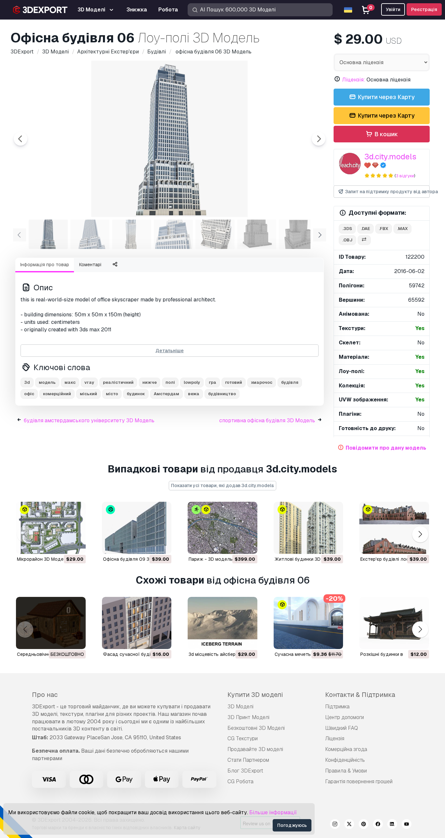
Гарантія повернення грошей (359, 781)
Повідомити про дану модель (386, 447)
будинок (136, 394)
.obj (347, 240)
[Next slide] (318, 139)
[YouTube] (406, 824)
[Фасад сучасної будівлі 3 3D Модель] (137, 623)
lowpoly (192, 382)
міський (88, 394)
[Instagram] (334, 824)
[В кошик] (63, 544)
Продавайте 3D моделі (255, 749)
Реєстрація (424, 9)
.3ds (347, 228)
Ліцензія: (353, 79)
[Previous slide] (20, 139)
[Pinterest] (363, 824)
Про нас (45, 694)
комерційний (57, 394)
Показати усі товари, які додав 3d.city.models (222, 485)
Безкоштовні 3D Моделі (256, 728)
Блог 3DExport (245, 770)
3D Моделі (240, 706)
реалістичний (118, 382)
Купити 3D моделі (255, 694)
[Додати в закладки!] (76, 544)
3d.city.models (390, 157)
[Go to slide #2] (89, 234)
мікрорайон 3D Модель (43, 559)
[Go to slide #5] (215, 234)
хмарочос (261, 382)
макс (70, 382)
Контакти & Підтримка (360, 694)
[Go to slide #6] (256, 234)
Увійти (393, 9)
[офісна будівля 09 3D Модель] (137, 528)
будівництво (222, 394)
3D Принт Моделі (248, 717)
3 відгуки (405, 176)
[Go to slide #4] (173, 234)
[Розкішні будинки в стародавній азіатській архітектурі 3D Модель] (394, 623)
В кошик (385, 134)
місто (112, 394)
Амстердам (166, 394)
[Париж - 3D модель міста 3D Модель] (222, 528)
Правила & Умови (346, 770)
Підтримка (337, 706)
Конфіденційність (345, 760)
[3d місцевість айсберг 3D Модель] (222, 623)
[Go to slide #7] (298, 234)
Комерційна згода (346, 749)
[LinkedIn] (392, 824)
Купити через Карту (385, 97)
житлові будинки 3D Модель (307, 559)
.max (402, 228)
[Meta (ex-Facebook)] (377, 824)
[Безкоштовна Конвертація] (364, 240)
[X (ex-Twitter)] (349, 824)
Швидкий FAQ (341, 728)
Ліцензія (334, 738)
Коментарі (90, 264)
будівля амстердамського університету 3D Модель (89, 420)
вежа (193, 394)
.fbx (383, 228)
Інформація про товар (44, 264)
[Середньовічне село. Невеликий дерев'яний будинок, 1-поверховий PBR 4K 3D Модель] (51, 623)
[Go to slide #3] (131, 234)
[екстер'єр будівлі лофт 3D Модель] (394, 528)
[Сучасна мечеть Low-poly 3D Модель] (308, 623)
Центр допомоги (344, 717)
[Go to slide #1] (48, 234)
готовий (233, 382)
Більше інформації (273, 812)
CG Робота (240, 781)
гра (212, 382)
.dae (365, 228)
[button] (420, 534)
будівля (289, 382)
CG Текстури (242, 738)
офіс (29, 394)
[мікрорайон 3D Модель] (51, 528)
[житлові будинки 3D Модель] (308, 528)
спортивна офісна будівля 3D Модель (267, 420)
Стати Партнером (248, 760)
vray (89, 382)
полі (170, 382)
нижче (149, 382)
